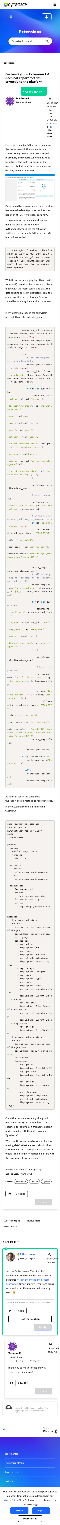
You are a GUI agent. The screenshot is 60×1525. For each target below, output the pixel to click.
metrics (34, 1181)
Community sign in (47, 16)
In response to (30, 1361)
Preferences (30, 1518)
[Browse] (12, 17)
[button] (19, 1510)
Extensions (10, 63)
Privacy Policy (10, 1500)
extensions (21, 1181)
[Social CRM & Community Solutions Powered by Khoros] (50, 1430)
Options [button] (56, 63)
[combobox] (30, 41)
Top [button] (4, 1429)
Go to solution (33, 91)
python (46, 1181)
